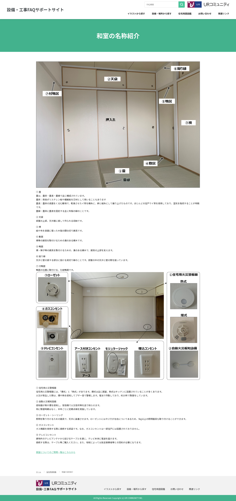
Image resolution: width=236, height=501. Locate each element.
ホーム (38, 472)
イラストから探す (136, 13)
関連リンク (223, 13)
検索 (182, 4)
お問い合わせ (204, 13)
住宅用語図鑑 (184, 13)
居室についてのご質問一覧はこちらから (55, 452)
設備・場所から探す (162, 13)
